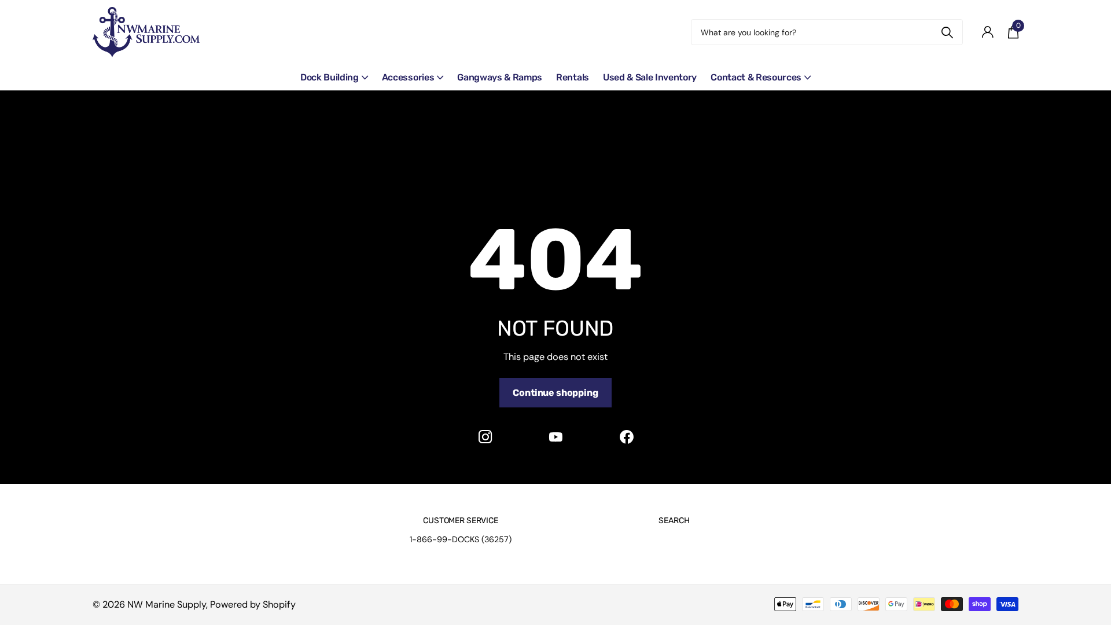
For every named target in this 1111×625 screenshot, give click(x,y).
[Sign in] (987, 32)
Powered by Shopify (253, 604)
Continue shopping (555, 392)
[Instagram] (485, 437)
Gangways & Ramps (499, 77)
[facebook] (626, 437)
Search (673, 520)
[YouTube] (555, 437)
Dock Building (329, 77)
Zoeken (947, 32)
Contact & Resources (756, 77)
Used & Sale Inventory (650, 77)
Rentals (572, 77)
